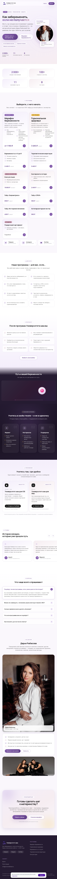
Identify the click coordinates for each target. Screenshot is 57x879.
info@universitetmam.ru (8, 866)
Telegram (13, 851)
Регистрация (5, 864)
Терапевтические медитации (37, 852)
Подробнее (14, 875)
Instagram (6, 851)
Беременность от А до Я (36, 849)
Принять (42, 875)
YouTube (20, 851)
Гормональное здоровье (36, 847)
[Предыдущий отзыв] (49, 535)
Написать (26, 751)
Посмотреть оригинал (29, 394)
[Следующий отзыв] (53, 535)
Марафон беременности (36, 844)
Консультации (33, 854)
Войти (45, 3)
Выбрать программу (28, 357)
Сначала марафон (36, 817)
